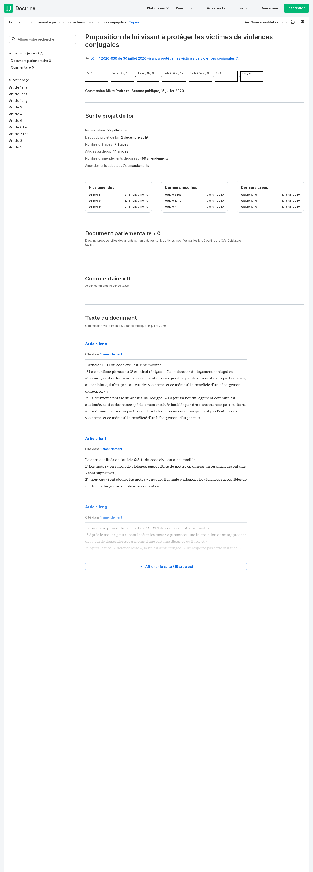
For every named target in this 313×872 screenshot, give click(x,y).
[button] (216, 8)
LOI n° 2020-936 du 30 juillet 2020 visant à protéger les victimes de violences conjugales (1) (164, 58)
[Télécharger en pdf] (302, 22)
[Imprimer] (293, 22)
